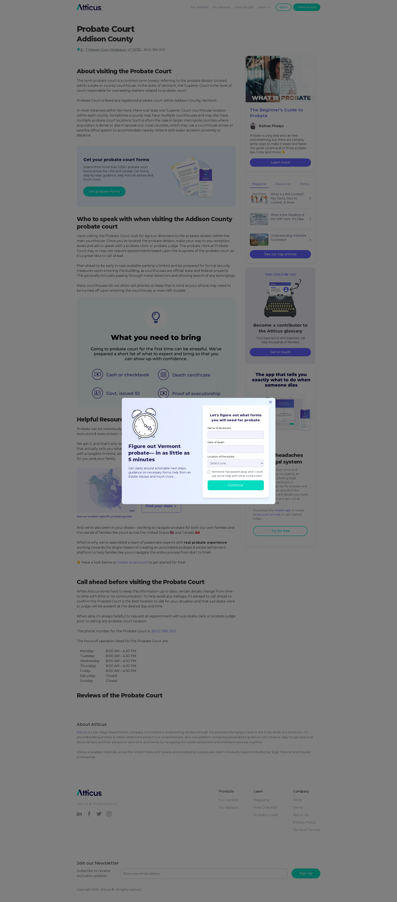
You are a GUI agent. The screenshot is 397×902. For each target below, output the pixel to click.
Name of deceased (219, 428)
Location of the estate (221, 456)
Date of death (216, 442)
